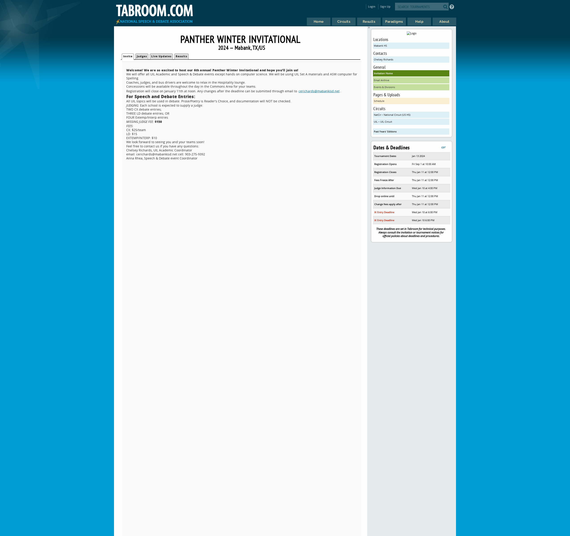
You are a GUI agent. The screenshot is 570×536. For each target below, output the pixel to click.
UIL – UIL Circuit (383, 121)
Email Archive (381, 80)
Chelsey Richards (383, 59)
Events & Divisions (384, 87)
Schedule (379, 101)
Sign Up (385, 6)
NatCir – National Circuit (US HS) (392, 114)
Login (371, 6)
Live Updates (161, 56)
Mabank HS (380, 45)
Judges (142, 56)
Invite (127, 56)
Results (181, 56)
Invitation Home (383, 73)
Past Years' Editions (385, 131)
